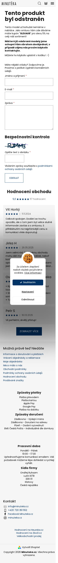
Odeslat (14, 178)
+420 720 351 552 (17, 510)
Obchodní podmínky (14, 369)
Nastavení (28, 291)
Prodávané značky (13, 380)
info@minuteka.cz (18, 506)
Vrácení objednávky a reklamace (21, 357)
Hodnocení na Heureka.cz (29, 529)
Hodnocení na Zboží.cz (29, 533)
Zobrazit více (29, 331)
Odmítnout (27, 299)
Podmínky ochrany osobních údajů (22, 373)
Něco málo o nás (12, 365)
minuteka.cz (15, 517)
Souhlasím (29, 282)
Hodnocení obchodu (29, 192)
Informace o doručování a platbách (23, 354)
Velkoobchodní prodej (29, 536)
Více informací (32, 272)
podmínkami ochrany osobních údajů (28, 167)
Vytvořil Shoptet (31, 547)
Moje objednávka (12, 361)
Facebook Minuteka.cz (20, 514)
